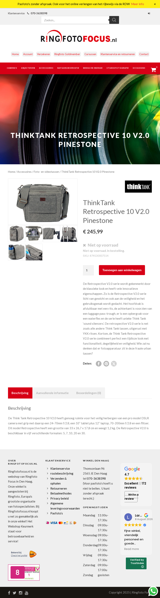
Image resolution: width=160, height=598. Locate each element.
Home (15, 54)
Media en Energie (93, 68)
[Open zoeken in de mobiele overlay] (80, 16)
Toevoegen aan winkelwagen (121, 270)
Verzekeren (43, 54)
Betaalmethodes (61, 493)
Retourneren (58, 488)
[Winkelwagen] (155, 71)
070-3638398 (39, 13)
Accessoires (46, 68)
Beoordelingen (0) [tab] (88, 393)
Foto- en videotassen (46, 171)
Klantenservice (60, 468)
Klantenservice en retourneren (118, 54)
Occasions (139, 68)
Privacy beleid (59, 498)
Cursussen (90, 54)
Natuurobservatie (68, 68)
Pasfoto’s (56, 513)
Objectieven (28, 68)
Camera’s (12, 68)
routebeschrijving (61, 473)
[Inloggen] (149, 13)
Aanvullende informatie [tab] (52, 393)
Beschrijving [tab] (20, 393)
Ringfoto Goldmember (67, 54)
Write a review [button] (131, 497)
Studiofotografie (118, 68)
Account (28, 54)
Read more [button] (131, 549)
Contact (143, 54)
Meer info (137, 4)
